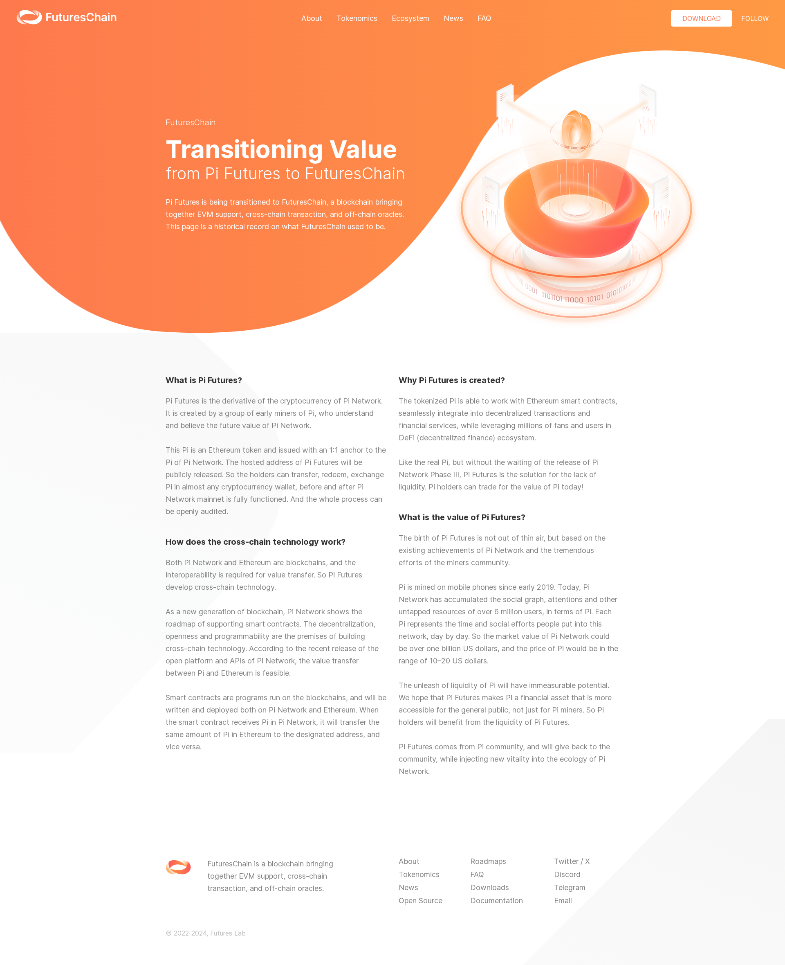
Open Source (420, 900)
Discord (567, 874)
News (453, 18)
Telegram (569, 887)
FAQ (484, 18)
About (311, 18)
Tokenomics (356, 18)
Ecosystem (410, 18)
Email (563, 900)
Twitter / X (572, 861)
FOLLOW (755, 18)
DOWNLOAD (701, 18)
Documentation (496, 900)
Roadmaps (488, 861)
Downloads (489, 887)
